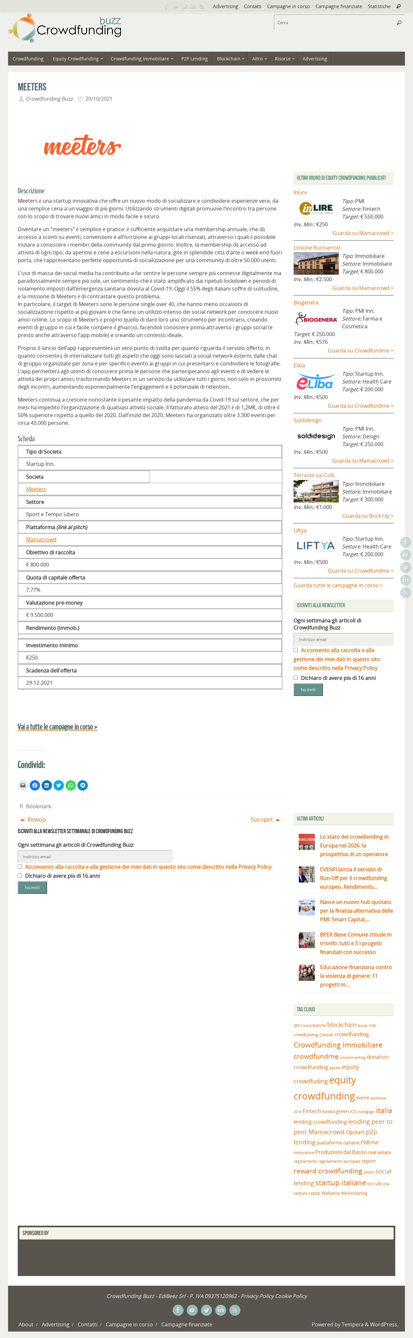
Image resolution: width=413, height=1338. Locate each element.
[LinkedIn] (193, 6)
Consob (326, 1034)
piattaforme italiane (338, 1143)
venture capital (307, 1193)
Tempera (353, 1324)
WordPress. (384, 1324)
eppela (335, 1067)
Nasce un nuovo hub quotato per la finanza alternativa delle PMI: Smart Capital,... (356, 910)
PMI (365, 1142)
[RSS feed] (202, 6)
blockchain (342, 1024)
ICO (353, 1111)
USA (385, 1183)
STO (370, 1184)
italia (384, 1110)
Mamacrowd (41, 539)
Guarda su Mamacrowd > (363, 233)
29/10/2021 (99, 98)
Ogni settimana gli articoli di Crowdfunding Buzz (76, 844)
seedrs (369, 1171)
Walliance (331, 1193)
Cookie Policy (291, 1296)
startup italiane (340, 1183)
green (342, 1111)
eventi (362, 1098)
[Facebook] (166, 6)
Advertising (225, 6)
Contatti (252, 6)
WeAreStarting (354, 1193)
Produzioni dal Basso (341, 1152)
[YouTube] (175, 6)
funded (328, 1111)
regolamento (305, 1161)
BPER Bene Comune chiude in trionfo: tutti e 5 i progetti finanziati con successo (356, 943)
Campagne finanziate (339, 6)
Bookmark (38, 806)
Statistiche (379, 6)
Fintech (312, 1111)
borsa (362, 1025)
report (369, 1161)
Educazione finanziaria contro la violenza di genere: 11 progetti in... (356, 976)
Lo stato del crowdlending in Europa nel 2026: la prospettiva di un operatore (354, 845)
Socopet (262, 819)
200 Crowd (302, 1025)
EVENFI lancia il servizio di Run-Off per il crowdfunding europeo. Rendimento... (353, 878)
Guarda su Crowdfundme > (361, 350)
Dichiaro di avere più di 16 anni (62, 875)
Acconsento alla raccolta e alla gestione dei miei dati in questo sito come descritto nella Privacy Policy (147, 866)
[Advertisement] (348, 756)
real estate (379, 1152)
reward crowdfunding (328, 1170)
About (26, 1324)
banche (319, 1025)
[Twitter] (184, 6)
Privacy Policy (257, 1296)
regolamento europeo (339, 1161)
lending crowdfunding (320, 1121)
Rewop (36, 819)
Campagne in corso (288, 6)
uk (378, 1183)
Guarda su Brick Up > (368, 515)
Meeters (36, 489)
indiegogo (366, 1111)
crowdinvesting (352, 1057)
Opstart (355, 1132)
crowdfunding (351, 1034)
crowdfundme (316, 1056)
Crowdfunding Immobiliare (338, 1044)
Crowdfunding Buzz (49, 98)
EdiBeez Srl (172, 1296)
